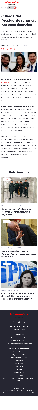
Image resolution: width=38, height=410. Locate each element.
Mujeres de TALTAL (19, 355)
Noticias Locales (19, 352)
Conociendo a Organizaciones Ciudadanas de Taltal (19, 379)
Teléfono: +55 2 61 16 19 (19, 338)
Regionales (19, 361)
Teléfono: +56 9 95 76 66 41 (19, 341)
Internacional (19, 372)
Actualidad (7, 179)
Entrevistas (19, 375)
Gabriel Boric (6, 82)
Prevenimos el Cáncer (19, 358)
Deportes (19, 369)
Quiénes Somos (19, 329)
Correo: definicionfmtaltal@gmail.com (19, 344)
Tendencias (19, 366)
